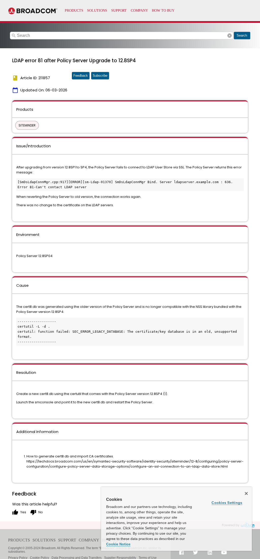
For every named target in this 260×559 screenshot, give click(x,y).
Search (242, 35)
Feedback (80, 75)
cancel (229, 35)
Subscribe (100, 75)
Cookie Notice (118, 544)
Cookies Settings (227, 503)
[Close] (246, 493)
